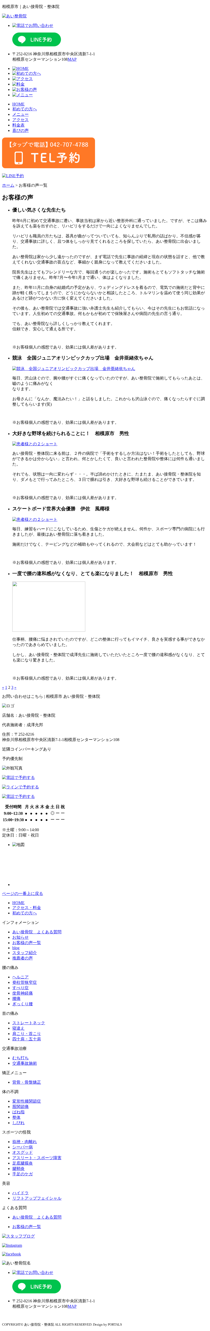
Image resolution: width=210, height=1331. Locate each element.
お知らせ (20, 937)
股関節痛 (20, 1106)
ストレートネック (28, 1023)
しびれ (18, 1123)
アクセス (20, 120)
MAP (72, 59)
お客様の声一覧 (26, 943)
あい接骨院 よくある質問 (36, 932)
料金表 (18, 125)
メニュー (20, 114)
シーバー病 (22, 1147)
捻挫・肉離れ (24, 1141)
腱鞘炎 (18, 1168)
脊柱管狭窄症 (24, 982)
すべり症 (20, 988)
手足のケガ (22, 1174)
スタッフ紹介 (24, 952)
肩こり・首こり (26, 1033)
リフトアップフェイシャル (36, 1198)
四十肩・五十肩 (26, 1039)
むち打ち (20, 1058)
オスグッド (22, 1152)
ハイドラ (20, 1193)
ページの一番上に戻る (22, 893)
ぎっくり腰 (22, 1004)
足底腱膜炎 (22, 1163)
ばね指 (18, 1112)
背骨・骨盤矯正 (26, 1082)
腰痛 (16, 998)
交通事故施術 (24, 1063)
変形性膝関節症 (26, 1101)
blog (15, 948)
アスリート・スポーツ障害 (36, 1158)
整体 (16, 1117)
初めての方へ (24, 109)
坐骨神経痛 (22, 993)
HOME (18, 104)
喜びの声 (20, 130)
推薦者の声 (22, 958)
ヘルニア (20, 977)
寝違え (18, 1028)
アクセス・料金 (26, 907)
